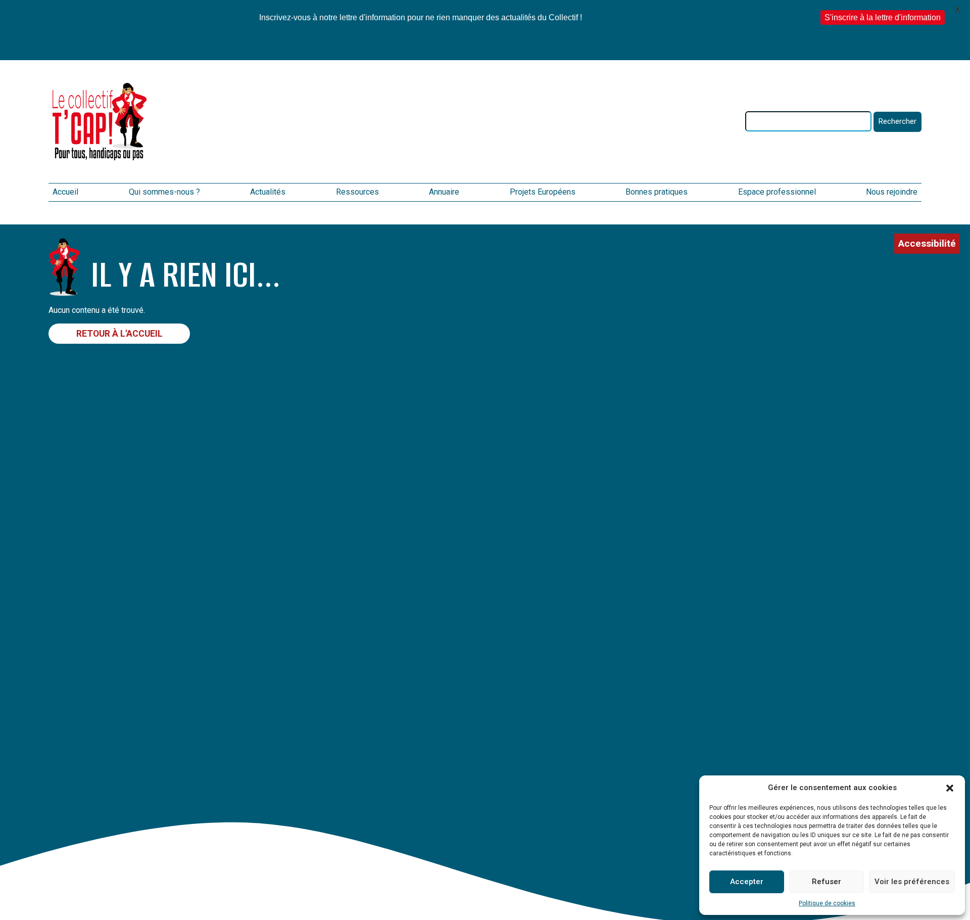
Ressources (357, 192)
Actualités (267, 192)
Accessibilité (927, 243)
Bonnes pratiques (656, 192)
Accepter (746, 881)
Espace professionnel (777, 192)
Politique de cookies (827, 903)
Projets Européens (542, 192)
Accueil (65, 192)
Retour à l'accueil (119, 334)
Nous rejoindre (891, 192)
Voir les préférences (912, 881)
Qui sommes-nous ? (164, 192)
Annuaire (444, 192)
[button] (950, 788)
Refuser (826, 881)
